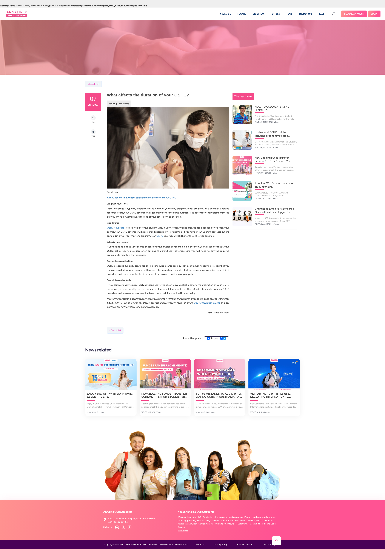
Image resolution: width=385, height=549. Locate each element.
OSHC (159, 235)
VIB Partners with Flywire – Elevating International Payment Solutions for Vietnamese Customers (271, 395)
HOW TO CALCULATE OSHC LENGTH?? (272, 108)
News (289, 13)
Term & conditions (244, 544)
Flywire (241, 13)
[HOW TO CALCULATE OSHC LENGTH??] (242, 114)
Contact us (200, 544)
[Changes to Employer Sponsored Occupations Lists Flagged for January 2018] (242, 216)
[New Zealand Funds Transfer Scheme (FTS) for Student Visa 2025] (242, 165)
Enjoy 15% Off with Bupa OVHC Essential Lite (110, 395)
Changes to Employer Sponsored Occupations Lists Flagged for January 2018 (274, 210)
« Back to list (93, 84)
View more (183, 530)
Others (276, 13)
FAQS (321, 13)
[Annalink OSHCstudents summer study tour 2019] (242, 191)
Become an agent (354, 13)
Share (214, 338)
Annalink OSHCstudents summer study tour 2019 (274, 184)
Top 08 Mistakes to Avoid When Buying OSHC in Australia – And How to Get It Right (219, 395)
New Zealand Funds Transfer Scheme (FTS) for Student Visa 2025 (273, 159)
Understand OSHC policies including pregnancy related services (271, 133)
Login (374, 13)
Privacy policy (220, 544)
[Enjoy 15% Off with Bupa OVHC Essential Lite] (111, 374)
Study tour (259, 13)
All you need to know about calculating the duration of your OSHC (141, 197)
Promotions (305, 13)
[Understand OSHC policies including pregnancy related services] (242, 140)
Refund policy (268, 544)
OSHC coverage (115, 227)
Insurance (225, 13)
